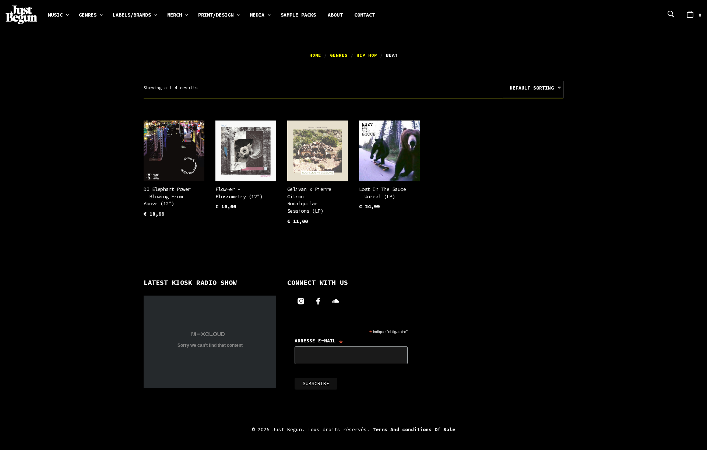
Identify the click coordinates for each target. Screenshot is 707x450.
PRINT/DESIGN (215, 14)
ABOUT (335, 14)
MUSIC (55, 14)
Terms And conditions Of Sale (414, 429)
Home (315, 55)
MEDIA (257, 14)
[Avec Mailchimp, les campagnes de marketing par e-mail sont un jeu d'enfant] (393, 388)
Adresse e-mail (319, 341)
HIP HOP (366, 55)
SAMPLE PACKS (298, 14)
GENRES (87, 14)
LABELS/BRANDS (132, 14)
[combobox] (532, 89)
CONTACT (364, 14)
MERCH (174, 14)
